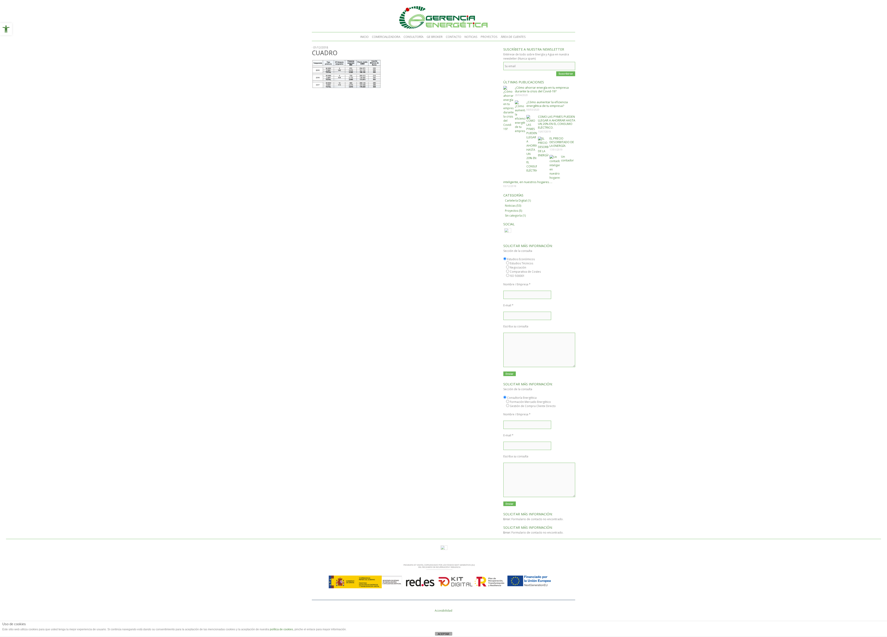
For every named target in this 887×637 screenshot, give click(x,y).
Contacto (453, 37)
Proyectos (489, 37)
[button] (6, 29)
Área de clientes (513, 37)
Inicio (364, 37)
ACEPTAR (443, 634)
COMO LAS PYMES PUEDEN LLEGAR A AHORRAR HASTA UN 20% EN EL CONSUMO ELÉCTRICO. (556, 122)
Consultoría (413, 37)
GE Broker (435, 37)
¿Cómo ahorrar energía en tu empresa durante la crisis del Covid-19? (542, 89)
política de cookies (281, 629)
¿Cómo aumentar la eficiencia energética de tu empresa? (547, 104)
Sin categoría (513, 215)
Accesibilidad (443, 611)
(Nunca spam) (527, 58)
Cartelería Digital (516, 200)
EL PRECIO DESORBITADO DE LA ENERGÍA (562, 142)
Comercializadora (386, 37)
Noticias (471, 37)
